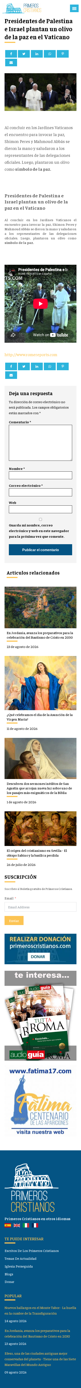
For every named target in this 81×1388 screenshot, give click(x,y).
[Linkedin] (37, 54)
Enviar (14, 920)
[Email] (11, 62)
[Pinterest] (63, 54)
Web (12, 502)
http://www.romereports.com (31, 354)
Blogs (9, 1274)
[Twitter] (24, 54)
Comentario (20, 422)
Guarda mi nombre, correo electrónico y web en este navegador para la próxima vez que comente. (39, 530)
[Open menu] (74, 8)
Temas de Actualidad (21, 1258)
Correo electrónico (26, 485)
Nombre (17, 468)
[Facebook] (11, 54)
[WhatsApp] (50, 54)
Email (9, 898)
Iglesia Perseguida (19, 1266)
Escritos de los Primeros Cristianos (32, 1250)
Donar (9, 1281)
